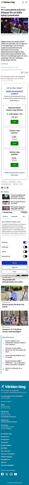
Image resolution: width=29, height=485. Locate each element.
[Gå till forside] (8, 2)
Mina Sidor (14, 175)
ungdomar (12, 182)
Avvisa (14, 271)
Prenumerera (5, 439)
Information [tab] (14, 216)
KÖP (14, 122)
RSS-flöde (4, 448)
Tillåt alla (14, 263)
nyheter (4, 182)
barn (19, 182)
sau (21, 184)
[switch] (25, 247)
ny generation (6, 184)
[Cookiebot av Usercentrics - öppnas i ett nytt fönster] (20, 212)
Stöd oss (3, 462)
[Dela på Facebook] (22, 72)
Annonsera (4, 442)
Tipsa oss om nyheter (8, 454)
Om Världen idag (6, 434)
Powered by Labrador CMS (14, 482)
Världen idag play (6, 456)
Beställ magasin (6, 445)
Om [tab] (24, 216)
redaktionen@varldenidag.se (9, 421)
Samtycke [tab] (5, 216)
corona (15, 184)
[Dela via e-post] (27, 72)
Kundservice (5, 436)
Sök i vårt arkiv (5, 451)
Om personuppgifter (7, 465)
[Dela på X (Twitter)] (24, 72)
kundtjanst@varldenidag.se (8, 416)
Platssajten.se (5, 459)
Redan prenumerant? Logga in (14, 172)
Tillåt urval (14, 267)
